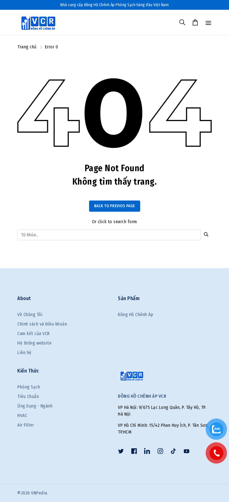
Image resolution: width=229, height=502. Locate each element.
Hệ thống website (34, 343)
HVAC (22, 415)
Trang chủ (27, 47)
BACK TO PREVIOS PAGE (114, 206)
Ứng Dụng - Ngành (35, 406)
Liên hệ (24, 352)
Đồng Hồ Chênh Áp (135, 314)
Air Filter (25, 425)
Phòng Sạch (28, 387)
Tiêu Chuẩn (28, 396)
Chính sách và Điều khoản (42, 324)
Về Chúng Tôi (29, 314)
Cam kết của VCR (33, 333)
